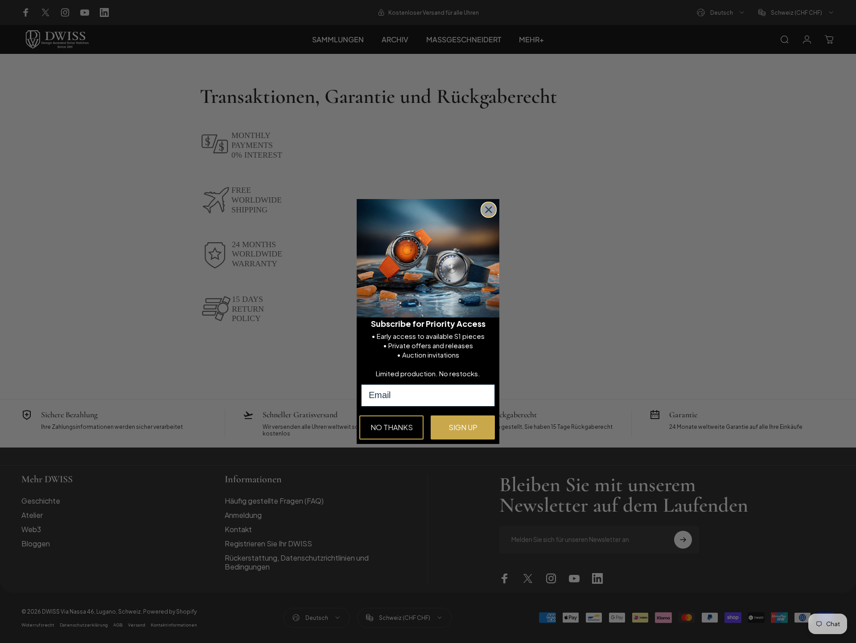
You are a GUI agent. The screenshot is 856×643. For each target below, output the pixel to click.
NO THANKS (391, 427)
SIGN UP (463, 427)
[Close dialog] (489, 210)
